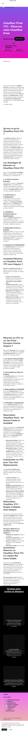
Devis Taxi (10, 701)
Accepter (4, 729)
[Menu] (3, 3)
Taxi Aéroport (11, 707)
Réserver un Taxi (12, 706)
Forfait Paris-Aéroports (13, 699)
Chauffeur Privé (12, 703)
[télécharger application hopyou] (20, 50)
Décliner (10, 729)
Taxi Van (10, 709)
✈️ (7, 699)
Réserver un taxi (10, 710)
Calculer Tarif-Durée (13, 704)
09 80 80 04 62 (19, 38)
